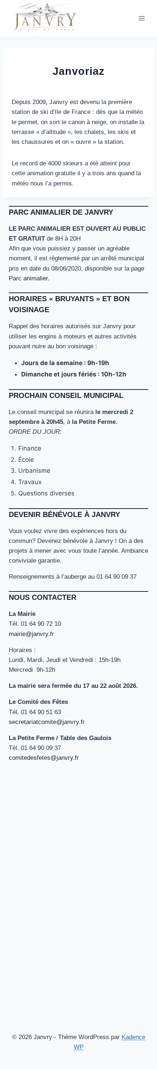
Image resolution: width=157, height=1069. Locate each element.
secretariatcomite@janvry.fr (47, 722)
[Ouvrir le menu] (141, 18)
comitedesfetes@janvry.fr (44, 757)
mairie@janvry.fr (31, 634)
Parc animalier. (29, 278)
